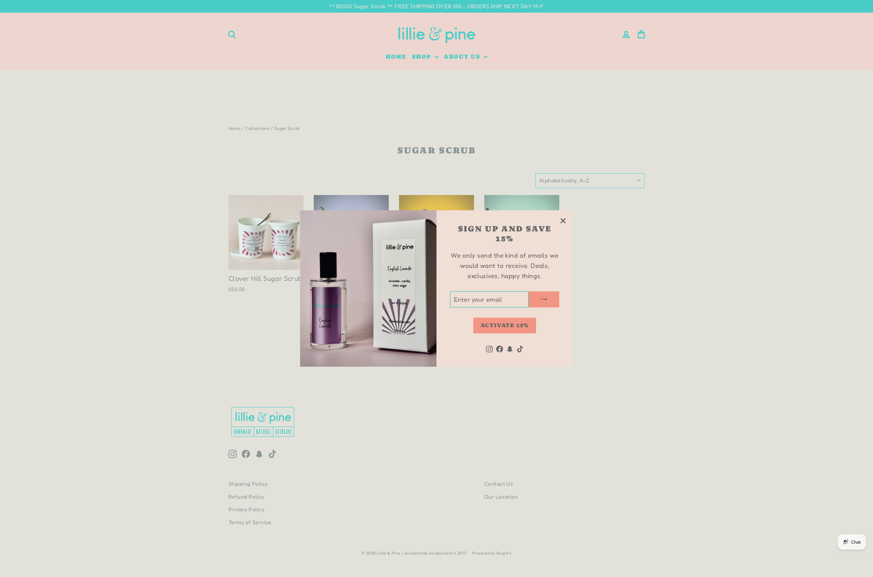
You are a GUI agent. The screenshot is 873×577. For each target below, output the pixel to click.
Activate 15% (504, 325)
